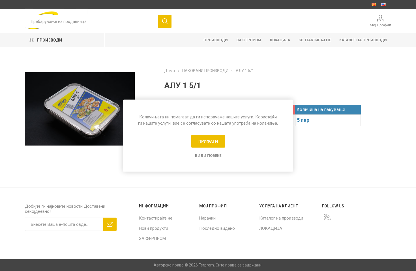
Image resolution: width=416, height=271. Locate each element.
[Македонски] (373, 4)
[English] (383, 4)
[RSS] (327, 217)
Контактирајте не (155, 218)
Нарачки (207, 218)
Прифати (208, 141)
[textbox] (91, 21)
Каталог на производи (281, 218)
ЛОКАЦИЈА (270, 228)
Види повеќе (208, 155)
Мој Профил (380, 25)
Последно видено (217, 228)
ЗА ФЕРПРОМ (152, 238)
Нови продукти (153, 228)
